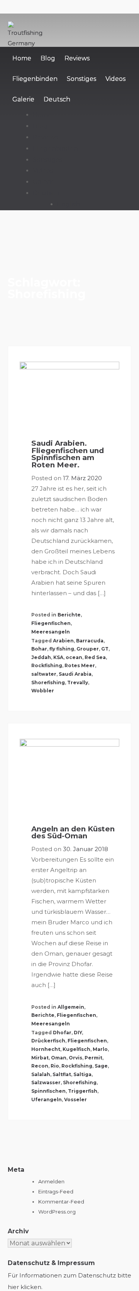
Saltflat (62, 1074)
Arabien (63, 641)
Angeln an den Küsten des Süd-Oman (73, 832)
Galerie (23, 99)
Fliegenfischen (51, 623)
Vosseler (75, 1099)
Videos (115, 78)
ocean (74, 657)
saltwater (43, 674)
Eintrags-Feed (55, 1191)
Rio (55, 1066)
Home (21, 58)
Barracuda (89, 641)
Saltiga (82, 1074)
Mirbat (40, 1058)
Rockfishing (46, 665)
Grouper (87, 649)
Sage (101, 1066)
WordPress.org (57, 1212)
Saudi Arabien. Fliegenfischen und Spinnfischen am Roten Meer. (67, 454)
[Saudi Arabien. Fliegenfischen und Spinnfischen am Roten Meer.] (69, 395)
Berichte (69, 615)
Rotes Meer (79, 665)
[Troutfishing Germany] (26, 43)
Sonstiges (81, 78)
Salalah (40, 1074)
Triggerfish (82, 1091)
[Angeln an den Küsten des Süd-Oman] (69, 776)
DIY (78, 1032)
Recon (39, 1066)
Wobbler (42, 691)
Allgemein (71, 1007)
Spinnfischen (48, 1091)
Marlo (100, 1049)
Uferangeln (46, 1099)
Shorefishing (48, 682)
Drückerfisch (48, 1041)
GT (104, 649)
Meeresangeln (50, 632)
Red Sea (95, 657)
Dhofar (62, 1032)
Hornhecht (45, 1049)
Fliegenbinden (35, 78)
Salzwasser (46, 1082)
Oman (58, 1058)
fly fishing (61, 649)
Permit (93, 1058)
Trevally (77, 682)
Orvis (75, 1058)
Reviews (77, 58)
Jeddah (41, 657)
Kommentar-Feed (61, 1201)
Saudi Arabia (75, 674)
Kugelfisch (76, 1049)
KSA (58, 657)
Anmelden (51, 1181)
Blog (48, 58)
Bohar (39, 649)
